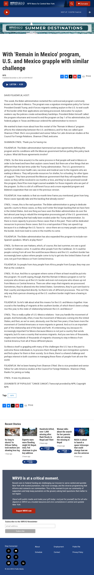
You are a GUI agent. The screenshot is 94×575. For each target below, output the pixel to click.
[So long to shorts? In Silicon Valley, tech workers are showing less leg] (12, 432)
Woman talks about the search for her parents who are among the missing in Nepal (64, 436)
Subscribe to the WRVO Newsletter (21, 522)
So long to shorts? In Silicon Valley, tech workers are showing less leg (12, 445)
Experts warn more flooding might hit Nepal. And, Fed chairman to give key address (29, 446)
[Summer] (47, 28)
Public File (76, 547)
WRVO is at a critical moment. (35, 478)
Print (88, 75)
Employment (59, 547)
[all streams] (90, 12)
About (37, 547)
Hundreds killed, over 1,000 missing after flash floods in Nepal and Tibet (47, 434)
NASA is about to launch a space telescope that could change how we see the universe (81, 446)
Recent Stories (13, 424)
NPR (12, 396)
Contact (57, 552)
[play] (7, 12)
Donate (84, 3)
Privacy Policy (78, 552)
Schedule (38, 552)
